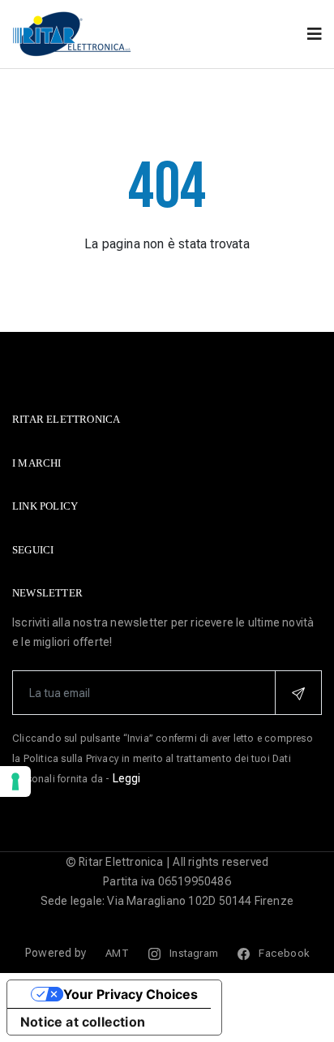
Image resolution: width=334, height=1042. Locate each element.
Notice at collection (82, 1022)
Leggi (127, 778)
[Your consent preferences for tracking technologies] (15, 781)
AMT (117, 953)
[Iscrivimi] (298, 692)
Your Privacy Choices (130, 994)
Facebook (282, 953)
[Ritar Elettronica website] (73, 33)
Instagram (192, 953)
